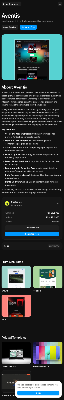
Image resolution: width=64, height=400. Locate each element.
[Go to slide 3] (32, 76)
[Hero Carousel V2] (48, 355)
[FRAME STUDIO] (16, 355)
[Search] (60, 4)
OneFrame (47, 20)
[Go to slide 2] (31, 76)
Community (54, 246)
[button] (10, 27)
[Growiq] (16, 279)
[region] (32, 57)
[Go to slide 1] (29, 76)
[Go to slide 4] (34, 76)
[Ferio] (16, 308)
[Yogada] (48, 279)
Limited (55, 221)
